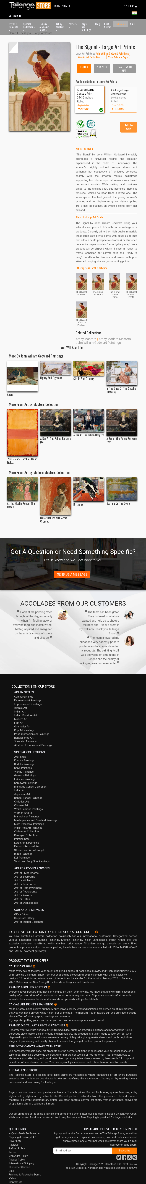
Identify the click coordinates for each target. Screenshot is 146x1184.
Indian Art (19, 711)
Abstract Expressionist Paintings (33, 745)
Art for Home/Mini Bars (28, 887)
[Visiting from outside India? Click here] (96, 932)
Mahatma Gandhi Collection (30, 786)
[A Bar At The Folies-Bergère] (88, 420)
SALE (132, 24)
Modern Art (20, 719)
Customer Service (19, 1167)
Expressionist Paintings (27, 700)
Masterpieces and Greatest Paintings (35, 820)
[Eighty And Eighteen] (55, 368)
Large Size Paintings (86, 27)
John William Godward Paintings (98, 343)
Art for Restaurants (25, 891)
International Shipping (21, 1163)
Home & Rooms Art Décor (44, 27)
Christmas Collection (26, 831)
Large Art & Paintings (26, 842)
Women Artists (23, 812)
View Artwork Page (118, 57)
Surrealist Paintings (25, 741)
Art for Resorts (23, 895)
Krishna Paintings (24, 760)
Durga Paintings (23, 853)
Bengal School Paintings (28, 797)
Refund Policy (17, 1148)
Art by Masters (60, 25)
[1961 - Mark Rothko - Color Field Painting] (22, 432)
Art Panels (20, 756)
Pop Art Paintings (24, 730)
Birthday (78, 504)
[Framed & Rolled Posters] (49, 987)
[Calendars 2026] (34, 966)
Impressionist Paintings (28, 704)
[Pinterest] (134, 1158)
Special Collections (29, 25)
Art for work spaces (26, 902)
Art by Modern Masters (115, 339)
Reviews (14, 1144)
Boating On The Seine (118, 503)
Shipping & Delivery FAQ (22, 1137)
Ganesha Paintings (25, 775)
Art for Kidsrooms (25, 884)
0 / (129, 6)
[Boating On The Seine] (121, 488)
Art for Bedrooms (24, 876)
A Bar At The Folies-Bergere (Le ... (55, 440)
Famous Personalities (27, 846)
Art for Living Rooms (26, 873)
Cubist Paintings (23, 696)
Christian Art (21, 801)
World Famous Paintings (28, 809)
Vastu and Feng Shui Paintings (32, 861)
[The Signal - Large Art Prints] (39, 86)
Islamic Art (20, 707)
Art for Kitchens (23, 880)
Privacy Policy (17, 1159)
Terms (12, 1152)
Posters (73, 24)
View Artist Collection (89, 57)
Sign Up (66, 6)
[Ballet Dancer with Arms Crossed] (55, 496)
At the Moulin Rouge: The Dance (21, 505)
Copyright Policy (18, 1155)
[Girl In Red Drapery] (88, 368)
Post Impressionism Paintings (31, 734)
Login (57, 6)
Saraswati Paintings (25, 783)
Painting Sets (22, 839)
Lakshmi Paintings (24, 779)
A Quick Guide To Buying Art (25, 1133)
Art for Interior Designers (28, 921)
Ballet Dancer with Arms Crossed (53, 519)
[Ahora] (22, 376)
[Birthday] (88, 489)
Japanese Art (22, 794)
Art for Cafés (22, 899)
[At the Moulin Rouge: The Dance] (22, 488)
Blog (97, 24)
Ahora (10, 394)
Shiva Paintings (23, 768)
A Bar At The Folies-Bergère (88, 435)
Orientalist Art (22, 726)
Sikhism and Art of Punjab (29, 850)
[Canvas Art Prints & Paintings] (55, 1004)
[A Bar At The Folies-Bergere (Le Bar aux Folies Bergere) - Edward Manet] (55, 422)
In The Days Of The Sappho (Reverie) (121, 390)
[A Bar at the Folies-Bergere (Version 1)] (121, 422)
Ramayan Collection (26, 835)
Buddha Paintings (24, 764)
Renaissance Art (23, 737)
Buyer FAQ (15, 1141)
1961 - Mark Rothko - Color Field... (22, 460)
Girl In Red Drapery (83, 378)
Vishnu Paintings (24, 771)
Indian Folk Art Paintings (28, 827)
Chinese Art (21, 805)
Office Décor (21, 914)
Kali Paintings (22, 857)
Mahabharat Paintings (27, 816)
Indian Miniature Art (25, 715)
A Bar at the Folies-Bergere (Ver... (121, 440)
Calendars (121, 24)
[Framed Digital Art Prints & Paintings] (67, 1025)
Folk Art (18, 722)
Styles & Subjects (13, 25)
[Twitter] (118, 1158)
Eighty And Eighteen (51, 378)
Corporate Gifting (24, 918)
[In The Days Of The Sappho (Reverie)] (121, 373)
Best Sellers (107, 25)
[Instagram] (129, 1158)
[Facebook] (124, 1158)
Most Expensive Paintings (29, 824)
